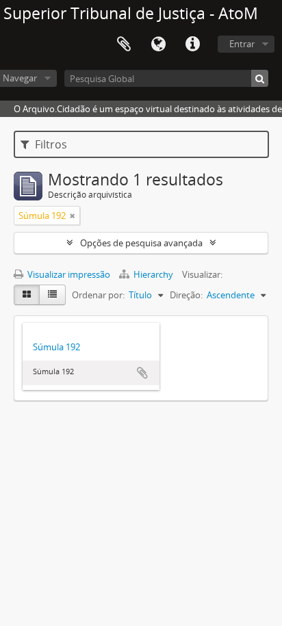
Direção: (186, 295)
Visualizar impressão (67, 274)
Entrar (242, 44)
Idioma (158, 44)
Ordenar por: (98, 295)
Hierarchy (153, 274)
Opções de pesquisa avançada (141, 243)
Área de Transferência (124, 44)
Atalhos (192, 44)
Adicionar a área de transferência (142, 373)
